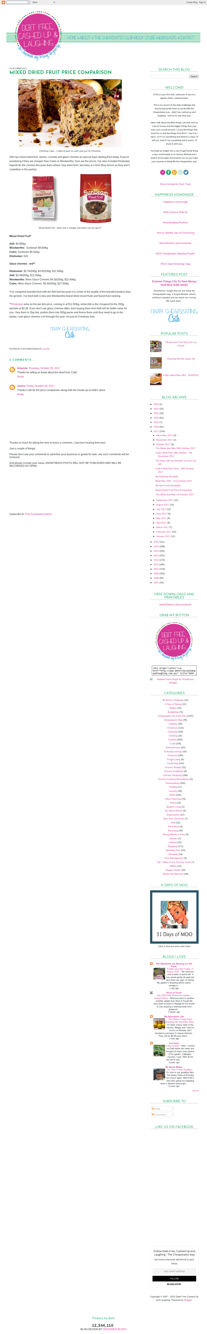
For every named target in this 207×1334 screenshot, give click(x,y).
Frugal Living (173, 759)
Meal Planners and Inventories (175, 243)
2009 (156, 573)
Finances (172, 755)
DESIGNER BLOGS (114, 1329)
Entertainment (173, 747)
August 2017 (163, 504)
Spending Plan (173, 850)
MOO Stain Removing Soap (175, 263)
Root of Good (174, 992)
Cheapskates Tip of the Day (172, 716)
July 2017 (161, 509)
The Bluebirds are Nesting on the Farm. (174, 965)
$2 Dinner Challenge (173, 700)
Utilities (173, 866)
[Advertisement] (33, 490)
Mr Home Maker (174, 1067)
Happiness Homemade (175, 201)
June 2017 (162, 513)
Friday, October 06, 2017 (40, 386)
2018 (156, 426)
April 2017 (161, 522)
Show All (195, 1091)
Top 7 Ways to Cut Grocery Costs (174, 862)
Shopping (172, 846)
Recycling (173, 830)
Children (173, 723)
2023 (156, 404)
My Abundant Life (174, 1016)
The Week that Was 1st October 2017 (175, 494)
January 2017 (163, 536)
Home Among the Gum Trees (175, 184)
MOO (172, 795)
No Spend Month (173, 810)
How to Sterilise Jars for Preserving (175, 232)
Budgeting (173, 712)
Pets (173, 822)
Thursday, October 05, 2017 (44, 368)
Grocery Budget (173, 767)
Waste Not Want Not (173, 874)
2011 (156, 564)
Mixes (173, 802)
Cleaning (172, 731)
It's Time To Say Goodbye (179, 1069)
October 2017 (163, 444)
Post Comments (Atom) (38, 514)
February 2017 (164, 531)
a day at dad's (173, 1046)
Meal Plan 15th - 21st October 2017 (174, 481)
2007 (156, 582)
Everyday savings (173, 751)
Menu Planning (173, 799)
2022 (156, 408)
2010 (156, 569)
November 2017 (164, 440)
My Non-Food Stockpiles (168, 485)
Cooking (172, 739)
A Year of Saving (173, 704)
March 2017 (162, 527)
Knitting (173, 787)
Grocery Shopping (172, 775)
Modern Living (173, 806)
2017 (156, 431)
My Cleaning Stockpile (167, 476)
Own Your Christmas (173, 818)
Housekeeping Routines (175, 222)
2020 (156, 417)
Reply (20, 376)
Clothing (173, 735)
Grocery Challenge (173, 771)
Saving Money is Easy (174, 834)
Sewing (173, 842)
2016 (156, 542)
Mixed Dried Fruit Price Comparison (174, 490)
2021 (156, 413)
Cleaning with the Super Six (181, 358)
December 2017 (164, 435)
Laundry (173, 791)
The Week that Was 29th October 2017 (176, 448)
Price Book (173, 826)
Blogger (188, 1300)
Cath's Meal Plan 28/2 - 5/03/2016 (180, 375)
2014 (156, 551)
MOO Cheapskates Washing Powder (175, 253)
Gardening (172, 763)
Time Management (173, 858)
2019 (156, 422)
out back (174, 1043)
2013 (156, 555)
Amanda (22, 368)
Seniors (174, 838)
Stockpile (173, 854)
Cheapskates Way (173, 720)
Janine (21, 386)
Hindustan (17, 304)
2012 (156, 560)
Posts (157, 1108)
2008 (156, 578)
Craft (172, 743)
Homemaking (172, 783)
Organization (173, 814)
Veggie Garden (173, 870)
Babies (173, 708)
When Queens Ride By (175, 212)
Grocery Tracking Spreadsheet (173, 779)
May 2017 (161, 518)
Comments (160, 1114)
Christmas (172, 727)
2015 (156, 546)
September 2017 (165, 500)
